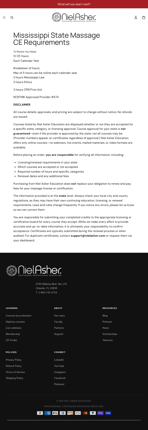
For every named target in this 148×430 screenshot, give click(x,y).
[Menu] (4, 17)
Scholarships (110, 334)
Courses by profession (18, 315)
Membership (13, 334)
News (106, 327)
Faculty (58, 321)
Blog (105, 315)
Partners (59, 327)
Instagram (60, 372)
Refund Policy (13, 365)
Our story (59, 315)
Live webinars (13, 327)
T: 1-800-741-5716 (46, 292)
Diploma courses (15, 321)
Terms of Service (15, 372)
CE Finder (11, 340)
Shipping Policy (14, 378)
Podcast (107, 321)
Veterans (108, 340)
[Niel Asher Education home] (74, 271)
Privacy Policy (13, 359)
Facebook (60, 378)
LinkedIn (59, 359)
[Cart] (144, 17)
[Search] (12, 17)
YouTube (59, 365)
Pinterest (59, 384)
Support (58, 334)
